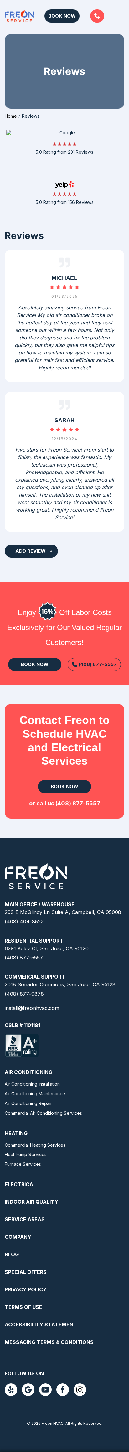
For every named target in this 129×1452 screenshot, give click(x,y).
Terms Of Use (23, 1307)
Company (18, 1236)
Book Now (62, 16)
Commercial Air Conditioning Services (43, 1113)
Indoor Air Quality (31, 1201)
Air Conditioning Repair (28, 1103)
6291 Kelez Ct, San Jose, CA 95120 (47, 948)
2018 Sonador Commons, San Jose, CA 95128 (60, 984)
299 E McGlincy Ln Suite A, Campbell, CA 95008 (63, 912)
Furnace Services (23, 1164)
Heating (16, 1133)
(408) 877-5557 (97, 16)
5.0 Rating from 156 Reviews (65, 202)
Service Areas (25, 1219)
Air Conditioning (28, 1072)
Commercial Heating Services (35, 1145)
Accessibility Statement (41, 1324)
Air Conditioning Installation (32, 1084)
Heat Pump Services (26, 1154)
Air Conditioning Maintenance (35, 1093)
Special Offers (26, 1271)
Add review (30, 551)
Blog (12, 1254)
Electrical (20, 1184)
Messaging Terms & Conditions (49, 1342)
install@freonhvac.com (32, 1008)
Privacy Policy (26, 1289)
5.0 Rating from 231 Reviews (64, 152)
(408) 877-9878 (24, 994)
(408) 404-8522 (24, 921)
